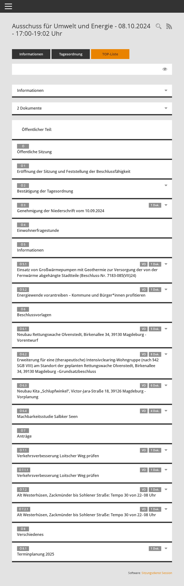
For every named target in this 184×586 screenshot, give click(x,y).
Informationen (31, 54)
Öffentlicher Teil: (37, 129)
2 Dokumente (29, 108)
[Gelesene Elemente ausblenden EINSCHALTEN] (165, 69)
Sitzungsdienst (157, 573)
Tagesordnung (70, 54)
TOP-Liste (110, 54)
